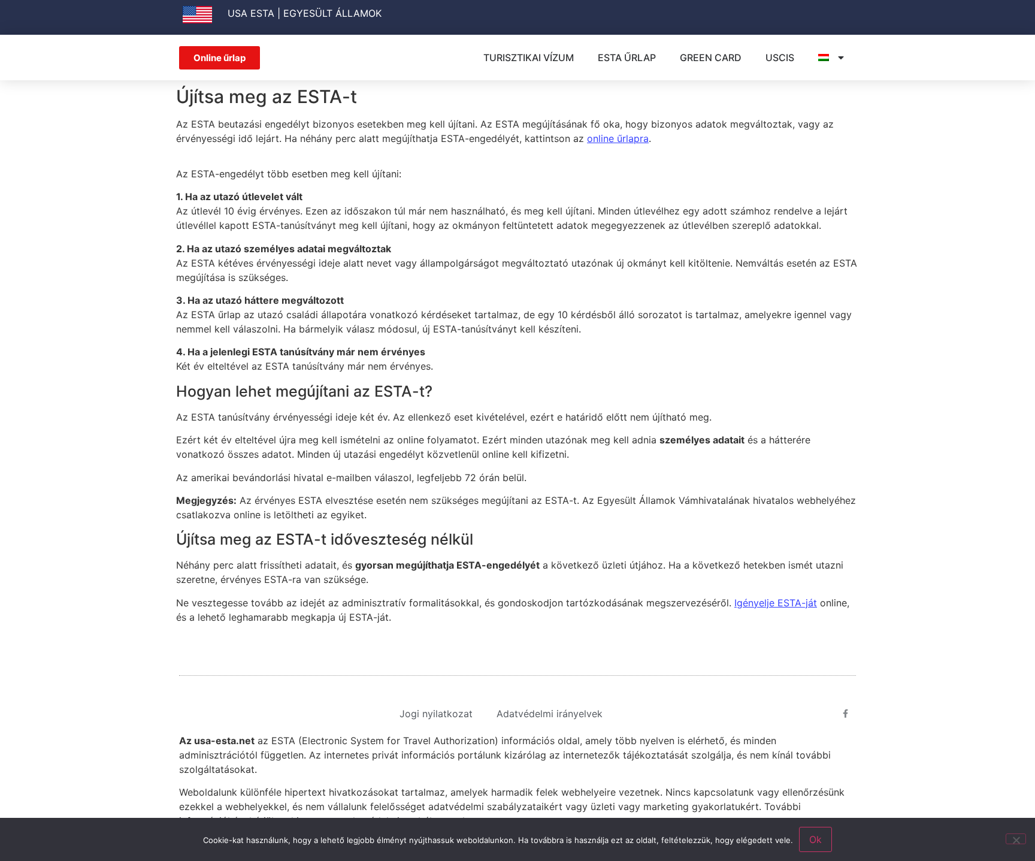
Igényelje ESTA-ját (775, 603)
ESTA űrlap (627, 58)
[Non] (1016, 838)
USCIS (779, 58)
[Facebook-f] (846, 713)
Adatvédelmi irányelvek (550, 714)
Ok (815, 839)
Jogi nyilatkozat (436, 714)
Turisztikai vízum (528, 58)
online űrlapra (618, 138)
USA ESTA (251, 13)
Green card (711, 58)
